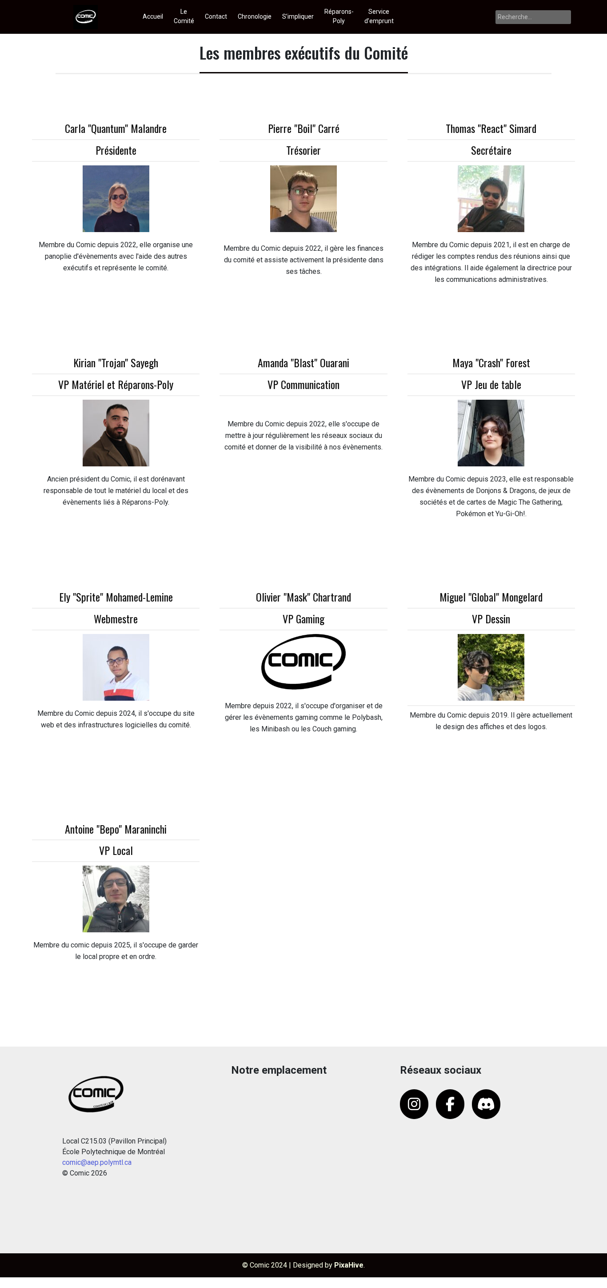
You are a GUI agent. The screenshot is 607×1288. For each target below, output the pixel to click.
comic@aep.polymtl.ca (97, 1162)
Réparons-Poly (339, 16)
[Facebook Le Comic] (450, 1104)
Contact (216, 16)
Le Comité (184, 16)
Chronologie (255, 16)
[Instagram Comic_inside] (414, 1104)
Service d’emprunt (379, 16)
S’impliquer (298, 16)
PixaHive (348, 1265)
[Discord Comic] (486, 1104)
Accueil (153, 16)
